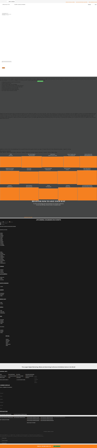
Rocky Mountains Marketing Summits (47, 418)
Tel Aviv (1, 303)
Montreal (1, 269)
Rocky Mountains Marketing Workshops (47, 420)
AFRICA (1, 307)
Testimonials (18, 377)
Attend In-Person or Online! (70, 2)
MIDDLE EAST (3, 299)
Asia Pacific (8, 340)
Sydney (1, 332)
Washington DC (2, 262)
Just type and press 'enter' (3, 43)
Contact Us (27, 377)
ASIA (1, 316)
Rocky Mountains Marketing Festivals (33, 417)
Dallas (1, 237)
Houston (1, 242)
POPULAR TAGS (4, 411)
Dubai (1, 302)
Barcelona (2, 294)
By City (11, 221)
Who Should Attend (11, 374)
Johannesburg (2, 312)
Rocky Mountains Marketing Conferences (20, 415)
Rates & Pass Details (19, 375)
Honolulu (1, 241)
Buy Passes (18, 374)
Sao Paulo (2, 279)
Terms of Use (4, 442)
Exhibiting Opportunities (29, 375)
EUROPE (2, 289)
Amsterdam (2, 293)
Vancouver (2, 272)
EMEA (7, 342)
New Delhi (2, 319)
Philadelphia (2, 256)
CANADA (2, 266)
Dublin (1, 295)
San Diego (2, 259)
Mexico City (2, 277)
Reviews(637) (92, 4)
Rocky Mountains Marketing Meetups (33, 420)
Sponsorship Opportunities (30, 374)
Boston (1, 234)
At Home (7, 341)
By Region (3, 224)
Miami (1, 252)
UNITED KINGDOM (4, 283)
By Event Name (6, 221)
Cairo (1, 310)
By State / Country (4, 223)
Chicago (1, 236)
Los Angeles (2, 245)
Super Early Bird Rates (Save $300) (82, 2)
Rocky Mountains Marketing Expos (19, 417)
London (1, 286)
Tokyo (1, 323)
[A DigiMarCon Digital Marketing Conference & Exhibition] (39, 375)
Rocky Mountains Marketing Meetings (33, 418)
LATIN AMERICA (3, 274)
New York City (2, 254)
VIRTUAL (7, 336)
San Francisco (2, 260)
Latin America (8, 344)
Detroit (1, 240)
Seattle (1, 261)
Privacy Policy (4, 438)
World (7, 345)
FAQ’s (9, 377)
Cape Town (2, 311)
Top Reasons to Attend (12, 375)
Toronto (1, 270)
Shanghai (1, 320)
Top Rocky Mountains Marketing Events (20, 414)
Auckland (1, 330)
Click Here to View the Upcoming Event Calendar (8, 226)
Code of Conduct (5, 440)
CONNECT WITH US (5, 385)
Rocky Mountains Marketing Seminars (47, 417)
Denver (1, 239)
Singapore (2, 322)
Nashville (1, 253)
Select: (1, 221)
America (7, 339)
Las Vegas (2, 244)
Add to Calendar (12, 1)
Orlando (1, 255)
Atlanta (1, 233)
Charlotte (1, 235)
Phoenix (1, 258)
